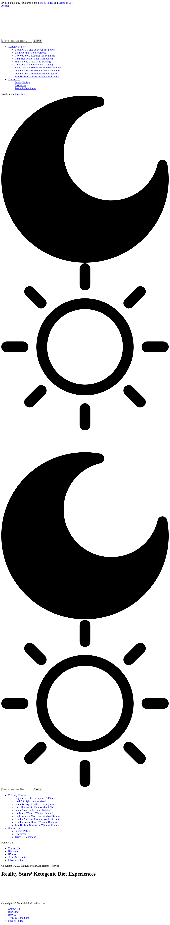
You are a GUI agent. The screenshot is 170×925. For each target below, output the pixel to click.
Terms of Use (65, 2)
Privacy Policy (45, 2)
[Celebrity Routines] (51, 27)
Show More (20, 94)
